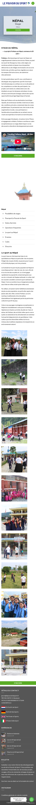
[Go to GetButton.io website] (32, 803)
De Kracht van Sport (11, 707)
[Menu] (32, 3)
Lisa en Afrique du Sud (14, 740)
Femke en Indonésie (13, 733)
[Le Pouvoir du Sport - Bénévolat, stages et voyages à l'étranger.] (16, 3)
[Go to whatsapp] (31, 799)
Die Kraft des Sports (12, 712)
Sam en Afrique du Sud (14, 746)
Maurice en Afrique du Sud (15, 752)
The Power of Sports (12, 716)
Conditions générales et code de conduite (14, 795)
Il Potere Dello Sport (12, 721)
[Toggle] (3, 214)
